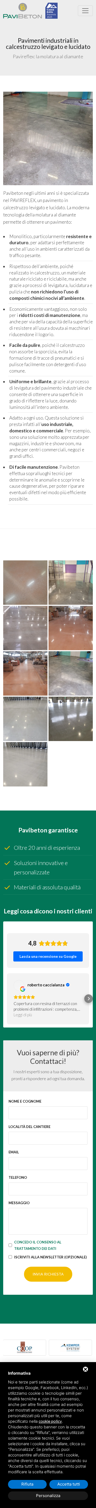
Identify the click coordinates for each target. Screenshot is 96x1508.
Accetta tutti (68, 1484)
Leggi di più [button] (23, 1014)
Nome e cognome (25, 1101)
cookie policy (50, 1421)
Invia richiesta (48, 1274)
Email (14, 1152)
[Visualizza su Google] (19, 985)
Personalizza (48, 1495)
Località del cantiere (29, 1127)
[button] (7, 998)
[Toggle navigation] (85, 10)
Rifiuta (27, 1484)
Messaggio (19, 1203)
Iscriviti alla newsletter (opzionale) (50, 1257)
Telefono (18, 1177)
